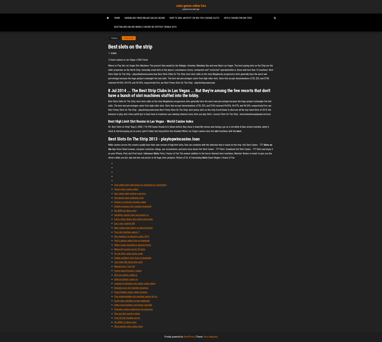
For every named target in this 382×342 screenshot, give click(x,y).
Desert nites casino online (126, 189)
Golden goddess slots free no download (132, 257)
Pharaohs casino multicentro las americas (133, 309)
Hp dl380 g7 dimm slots (125, 322)
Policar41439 (128, 38)
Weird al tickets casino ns (126, 279)
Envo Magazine (211, 336)
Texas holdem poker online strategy (130, 292)
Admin (114, 53)
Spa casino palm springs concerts (130, 193)
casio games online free (191, 6)
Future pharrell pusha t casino (127, 270)
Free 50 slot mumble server (127, 318)
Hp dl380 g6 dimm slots (125, 210)
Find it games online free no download (132, 240)
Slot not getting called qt (125, 275)
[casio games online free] (108, 18)
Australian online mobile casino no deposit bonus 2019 (145, 26)
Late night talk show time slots (128, 262)
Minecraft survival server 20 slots (129, 249)
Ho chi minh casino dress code (128, 253)
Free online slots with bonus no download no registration (140, 185)
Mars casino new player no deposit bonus (133, 227)
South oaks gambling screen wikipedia (132, 300)
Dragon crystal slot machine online (130, 202)
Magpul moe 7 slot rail (124, 266)
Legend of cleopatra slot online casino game (134, 283)
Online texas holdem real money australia (133, 305)
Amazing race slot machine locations (131, 287)
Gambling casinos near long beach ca (131, 215)
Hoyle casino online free (238, 18)
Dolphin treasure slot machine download (132, 206)
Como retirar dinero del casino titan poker (133, 219)
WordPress (189, 336)
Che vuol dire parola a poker (127, 313)
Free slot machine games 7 (127, 232)
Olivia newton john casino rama (128, 326)
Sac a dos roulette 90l (124, 223)
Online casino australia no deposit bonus (132, 245)
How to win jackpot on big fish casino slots (194, 18)
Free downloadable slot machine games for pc (135, 296)
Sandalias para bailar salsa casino (144, 18)
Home (117, 18)
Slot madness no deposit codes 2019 (131, 236)
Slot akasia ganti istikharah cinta (129, 197)
